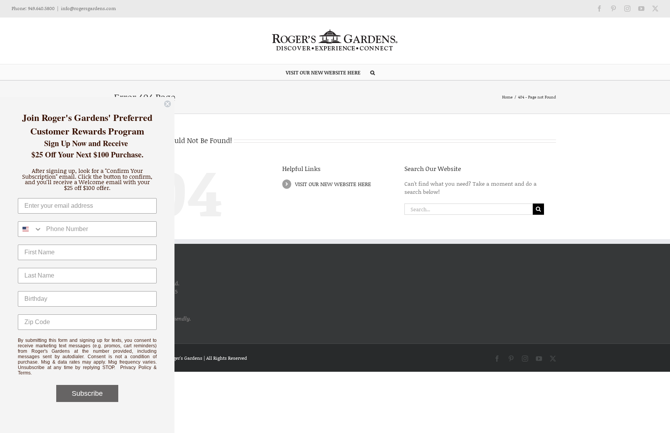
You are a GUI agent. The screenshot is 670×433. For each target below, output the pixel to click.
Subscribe (87, 393)
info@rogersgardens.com (88, 8)
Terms (24, 373)
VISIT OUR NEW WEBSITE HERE (333, 184)
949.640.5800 (41, 8)
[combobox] (30, 229)
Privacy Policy (135, 367)
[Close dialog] (167, 104)
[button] (372, 72)
